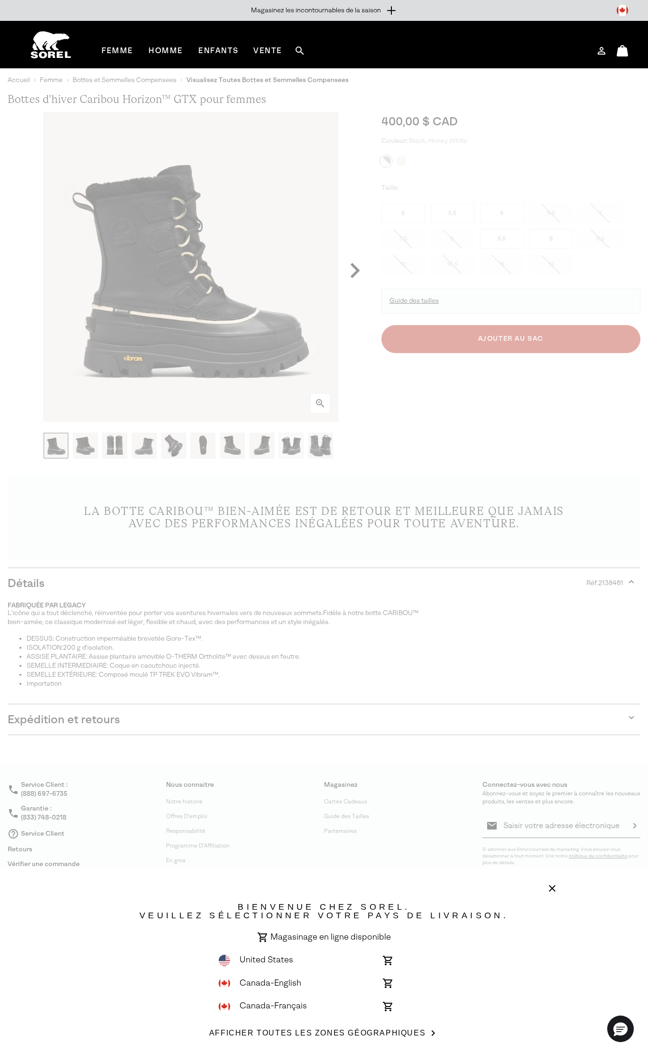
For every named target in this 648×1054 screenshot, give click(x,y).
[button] (620, 1029)
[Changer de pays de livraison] (622, 10)
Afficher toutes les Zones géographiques (317, 1033)
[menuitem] (117, 50)
